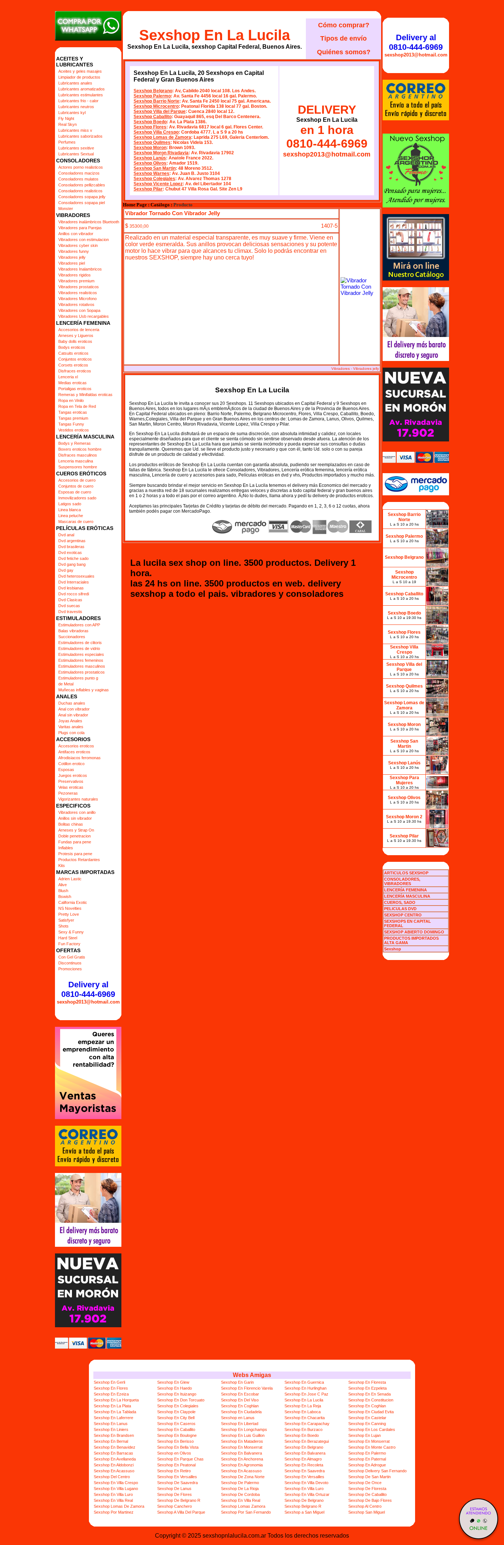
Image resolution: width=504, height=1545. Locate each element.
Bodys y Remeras (74, 443)
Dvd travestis (70, 611)
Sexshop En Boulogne (177, 1435)
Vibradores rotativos (76, 304)
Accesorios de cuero (77, 480)
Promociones (70, 969)
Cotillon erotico (71, 763)
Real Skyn (67, 124)
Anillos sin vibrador (75, 818)
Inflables (65, 848)
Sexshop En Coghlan (240, 1406)
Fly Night (66, 118)
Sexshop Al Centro (365, 1506)
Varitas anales (70, 727)
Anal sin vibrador (73, 715)
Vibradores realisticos (77, 292)
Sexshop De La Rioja (240, 1488)
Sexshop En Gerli (109, 1382)
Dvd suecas (69, 605)
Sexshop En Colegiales (178, 1406)
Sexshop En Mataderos (242, 1441)
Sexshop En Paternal (367, 1459)
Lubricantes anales (75, 83)
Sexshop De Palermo (240, 1482)
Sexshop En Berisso (175, 1441)
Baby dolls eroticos (75, 341)
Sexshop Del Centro (112, 1477)
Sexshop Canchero (174, 1506)
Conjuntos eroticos (75, 359)
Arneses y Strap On (76, 830)
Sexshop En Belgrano (303, 1447)
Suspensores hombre (77, 467)
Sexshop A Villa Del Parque (181, 1512)
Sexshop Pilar (148, 189)
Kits (61, 865)
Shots (63, 926)
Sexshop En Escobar (240, 1394)
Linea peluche (70, 515)
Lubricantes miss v (75, 130)
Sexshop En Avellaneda (115, 1459)
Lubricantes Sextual (76, 154)
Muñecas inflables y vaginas (83, 690)
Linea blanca (69, 509)
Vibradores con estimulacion (83, 239)
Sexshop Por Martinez (114, 1512)
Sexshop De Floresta (367, 1488)
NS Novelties (70, 908)
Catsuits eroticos (73, 353)
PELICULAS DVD (400, 908)
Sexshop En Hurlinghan (305, 1388)
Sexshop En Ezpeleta (367, 1388)
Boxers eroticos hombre (79, 449)
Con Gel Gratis (71, 957)
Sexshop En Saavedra (304, 1471)
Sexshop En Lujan (364, 1435)
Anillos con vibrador (75, 233)
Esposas (66, 769)
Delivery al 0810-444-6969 (88, 989)
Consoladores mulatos (78, 179)
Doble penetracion (74, 836)
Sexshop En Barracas (113, 1453)
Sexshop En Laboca (302, 1412)
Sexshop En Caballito (176, 1429)
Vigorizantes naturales (78, 799)
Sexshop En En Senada (369, 1394)
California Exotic (72, 902)
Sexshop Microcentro (156, 106)
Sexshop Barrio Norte (156, 101)
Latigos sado (69, 504)
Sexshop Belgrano (153, 90)
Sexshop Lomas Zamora (243, 1506)
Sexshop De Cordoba (240, 1494)
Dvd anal (66, 535)
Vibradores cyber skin (78, 245)
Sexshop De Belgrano (304, 1500)
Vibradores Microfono (77, 298)
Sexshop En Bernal (111, 1441)
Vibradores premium (76, 281)
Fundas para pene (74, 842)
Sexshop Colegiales (154, 178)
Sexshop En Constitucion (370, 1400)
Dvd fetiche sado (73, 558)
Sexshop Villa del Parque (160, 111)
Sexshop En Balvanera (241, 1453)
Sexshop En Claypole (176, 1412)
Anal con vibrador (74, 709)
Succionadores (71, 636)
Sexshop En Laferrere (113, 1417)
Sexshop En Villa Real (113, 1500)
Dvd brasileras (71, 546)
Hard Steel (67, 938)
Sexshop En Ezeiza (111, 1394)
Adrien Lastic (70, 879)
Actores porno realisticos (80, 167)
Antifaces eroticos (74, 752)
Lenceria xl (68, 377)
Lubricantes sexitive (76, 148)
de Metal (65, 684)
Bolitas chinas (70, 824)
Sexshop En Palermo (367, 1453)
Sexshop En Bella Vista (178, 1447)
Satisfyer (66, 920)
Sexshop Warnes (151, 173)
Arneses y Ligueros (75, 335)
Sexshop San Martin (155, 168)
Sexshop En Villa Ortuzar (306, 1494)
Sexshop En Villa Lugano (116, 1488)
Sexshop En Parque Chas (180, 1459)
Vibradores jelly (72, 257)
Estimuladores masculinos (81, 666)
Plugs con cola (71, 732)
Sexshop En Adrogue (367, 1465)
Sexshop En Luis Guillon (243, 1435)
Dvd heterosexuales (76, 576)
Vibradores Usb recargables (83, 316)
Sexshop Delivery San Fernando (377, 1471)
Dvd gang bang (72, 564)
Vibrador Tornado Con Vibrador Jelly (172, 213)
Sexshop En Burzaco (303, 1429)
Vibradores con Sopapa (79, 310)
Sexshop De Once (365, 1482)
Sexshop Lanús (150, 158)
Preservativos (70, 781)
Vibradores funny (73, 251)
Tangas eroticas (72, 412)
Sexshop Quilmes (152, 142)
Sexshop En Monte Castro (372, 1447)
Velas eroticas (70, 787)
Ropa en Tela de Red (77, 406)
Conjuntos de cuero (75, 486)
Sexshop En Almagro (303, 1459)
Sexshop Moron (150, 147)
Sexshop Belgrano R (302, 1506)
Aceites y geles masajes (80, 71)
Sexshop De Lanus (174, 1488)
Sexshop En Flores (111, 1388)
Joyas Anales (70, 721)
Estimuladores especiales (81, 654)
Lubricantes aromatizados (81, 89)
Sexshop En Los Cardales (371, 1429)
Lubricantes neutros (76, 106)
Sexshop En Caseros (176, 1423)
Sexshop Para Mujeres (404, 780)
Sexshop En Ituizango (176, 1394)
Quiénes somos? (343, 52)
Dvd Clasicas (70, 600)
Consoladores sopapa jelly (82, 197)
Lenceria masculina (75, 461)
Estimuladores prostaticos (81, 672)
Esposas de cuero (74, 492)
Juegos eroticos (72, 775)
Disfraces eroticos (74, 371)
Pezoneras (68, 793)
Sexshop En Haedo (174, 1388)
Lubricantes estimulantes (80, 95)
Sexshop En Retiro (174, 1471)
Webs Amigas (252, 1375)
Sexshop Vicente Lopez (158, 183)
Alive (62, 884)
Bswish (64, 896)
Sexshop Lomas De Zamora (119, 1506)
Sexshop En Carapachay (306, 1423)
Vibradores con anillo (77, 812)
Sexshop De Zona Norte (243, 1477)
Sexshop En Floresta (367, 1382)
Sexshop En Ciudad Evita (371, 1412)
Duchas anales (71, 703)
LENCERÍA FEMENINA (405, 890)
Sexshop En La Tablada (115, 1412)
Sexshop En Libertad (239, 1423)
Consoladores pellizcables (81, 185)
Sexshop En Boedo (301, 1435)
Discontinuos (70, 963)
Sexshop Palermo (152, 96)
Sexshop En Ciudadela (241, 1412)
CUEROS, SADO (399, 902)
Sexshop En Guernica (304, 1382)
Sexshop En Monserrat (369, 1441)
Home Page (135, 204)
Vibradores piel (71, 263)
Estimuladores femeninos (80, 660)
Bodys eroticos (71, 347)
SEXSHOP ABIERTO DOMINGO (414, 932)
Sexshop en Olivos (174, 1453)
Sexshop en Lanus (238, 1417)
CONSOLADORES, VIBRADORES (402, 881)
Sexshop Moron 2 (404, 816)
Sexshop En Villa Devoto (306, 1482)
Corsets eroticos (73, 365)
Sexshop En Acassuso (114, 1471)
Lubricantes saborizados (80, 136)
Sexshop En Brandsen (114, 1435)
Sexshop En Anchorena (242, 1459)
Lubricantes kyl (72, 112)
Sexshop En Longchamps (244, 1429)
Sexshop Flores (150, 127)
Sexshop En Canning (367, 1423)
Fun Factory (69, 944)
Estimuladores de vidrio (79, 648)
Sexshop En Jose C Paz (306, 1394)
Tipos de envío (343, 38)
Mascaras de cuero (75, 521)
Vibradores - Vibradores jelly (355, 369)
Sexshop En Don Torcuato (180, 1400)
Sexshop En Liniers (111, 1429)
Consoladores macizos (79, 173)
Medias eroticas (72, 383)
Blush (63, 890)
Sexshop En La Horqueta (116, 1400)
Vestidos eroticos (73, 430)
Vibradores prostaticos (78, 287)
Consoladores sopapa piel (81, 202)
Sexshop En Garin (237, 1382)
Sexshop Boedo (150, 121)
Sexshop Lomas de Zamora (162, 137)
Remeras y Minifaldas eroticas (85, 394)
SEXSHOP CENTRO (403, 915)
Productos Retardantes (79, 859)
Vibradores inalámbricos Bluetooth (88, 222)
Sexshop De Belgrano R (178, 1500)
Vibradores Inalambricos (80, 269)
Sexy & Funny (71, 932)
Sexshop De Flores (174, 1494)
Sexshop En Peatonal (176, 1465)
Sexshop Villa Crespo (156, 132)
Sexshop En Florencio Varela (247, 1388)
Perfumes (67, 142)
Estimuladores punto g (78, 678)
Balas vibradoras (73, 631)
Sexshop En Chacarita (304, 1417)
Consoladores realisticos (80, 191)
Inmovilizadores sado (77, 498)
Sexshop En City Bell (175, 1417)
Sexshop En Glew (173, 1382)
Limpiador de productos (79, 77)
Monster (65, 208)
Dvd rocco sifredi (73, 594)
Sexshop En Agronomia (242, 1465)
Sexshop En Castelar (367, 1417)
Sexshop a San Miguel (304, 1512)
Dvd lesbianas (71, 588)
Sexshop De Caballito (367, 1494)
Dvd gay (65, 570)
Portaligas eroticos (75, 388)
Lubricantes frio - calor (78, 101)
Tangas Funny (71, 424)
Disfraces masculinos (77, 455)
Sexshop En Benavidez (114, 1447)
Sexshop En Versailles (177, 1477)
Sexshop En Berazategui (306, 1441)
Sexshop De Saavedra (177, 1482)
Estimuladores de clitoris (80, 642)
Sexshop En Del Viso (240, 1400)
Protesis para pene (75, 853)
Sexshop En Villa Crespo (116, 1482)
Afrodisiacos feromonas (79, 758)
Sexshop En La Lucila (214, 35)
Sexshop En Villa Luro (304, 1488)
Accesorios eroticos (76, 746)
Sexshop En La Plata (112, 1406)
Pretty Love (68, 914)
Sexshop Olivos (150, 163)
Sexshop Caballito (153, 116)
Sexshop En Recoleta (303, 1465)
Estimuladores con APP (79, 625)
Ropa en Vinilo (71, 400)
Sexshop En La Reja (302, 1406)
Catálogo (160, 204)
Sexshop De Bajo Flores (370, 1500)
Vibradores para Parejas (80, 228)
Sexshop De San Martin (369, 1477)
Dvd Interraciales (73, 582)
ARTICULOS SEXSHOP (406, 873)
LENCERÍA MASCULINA (407, 896)
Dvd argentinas (72, 540)
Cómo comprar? (343, 25)
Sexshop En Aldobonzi (114, 1465)
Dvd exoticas (70, 552)
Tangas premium (73, 418)
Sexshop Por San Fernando (246, 1512)
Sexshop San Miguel (366, 1512)
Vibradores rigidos (74, 275)
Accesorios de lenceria (78, 329)
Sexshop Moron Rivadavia (161, 152)
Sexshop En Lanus (111, 1423)
